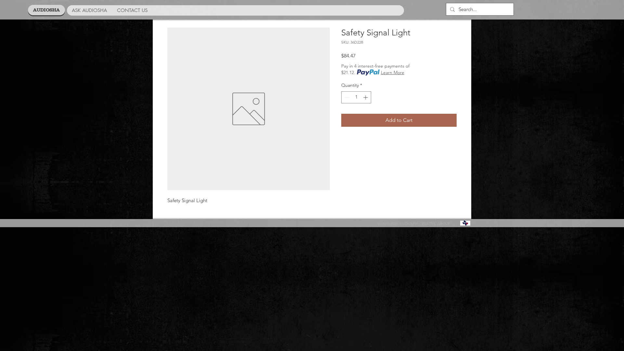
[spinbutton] (356, 97)
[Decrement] (346, 97)
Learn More (392, 72)
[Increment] (366, 97)
